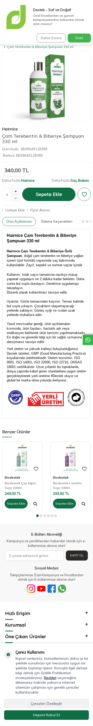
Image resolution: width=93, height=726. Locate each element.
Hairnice (10, 128)
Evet (79, 38)
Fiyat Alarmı (40, 210)
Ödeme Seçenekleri (56, 221)
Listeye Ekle (15, 210)
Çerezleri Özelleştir (46, 703)
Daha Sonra (51, 38)
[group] (46, 87)
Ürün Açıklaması (19, 221)
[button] (37, 515)
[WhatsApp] (62, 589)
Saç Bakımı (80, 180)
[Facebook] (52, 589)
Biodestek (12, 477)
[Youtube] (41, 589)
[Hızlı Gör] (35, 503)
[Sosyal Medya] (31, 589)
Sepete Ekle (49, 194)
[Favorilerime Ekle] (36, 469)
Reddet (50, 677)
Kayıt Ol (77, 555)
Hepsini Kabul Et (46, 715)
